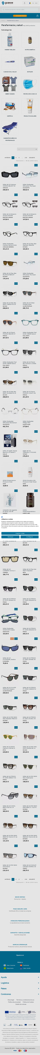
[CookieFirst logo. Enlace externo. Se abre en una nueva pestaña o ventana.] (2, 517)
